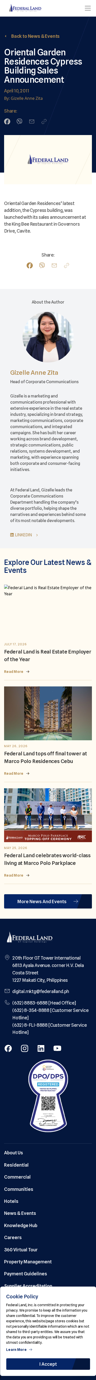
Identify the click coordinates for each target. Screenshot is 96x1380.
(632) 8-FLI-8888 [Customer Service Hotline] (49, 1028)
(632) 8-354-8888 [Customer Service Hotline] (50, 1014)
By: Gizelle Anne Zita (23, 98)
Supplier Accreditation (28, 1286)
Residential (16, 1165)
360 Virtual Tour (21, 1249)
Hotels (11, 1201)
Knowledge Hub (20, 1225)
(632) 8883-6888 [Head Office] (44, 1003)
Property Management (28, 1261)
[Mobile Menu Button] (88, 8)
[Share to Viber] (19, 121)
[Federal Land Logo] (29, 937)
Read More (14, 672)
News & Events (20, 1213)
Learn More (16, 1350)
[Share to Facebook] (7, 121)
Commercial (17, 1177)
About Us (13, 1152)
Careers (13, 1237)
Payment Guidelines (25, 1273)
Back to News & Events (35, 36)
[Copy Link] (44, 121)
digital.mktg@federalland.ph (40, 991)
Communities (18, 1189)
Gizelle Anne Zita (34, 372)
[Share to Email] (32, 121)
